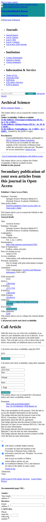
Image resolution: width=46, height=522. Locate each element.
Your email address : (5, 497)
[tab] (23, 117)
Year (3, 372)
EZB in (12, 85)
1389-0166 (10, 283)
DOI (3, 353)
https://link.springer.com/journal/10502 (21, 244)
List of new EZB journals (16, 44)
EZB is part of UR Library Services (15, 479)
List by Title (11, 40)
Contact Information (14, 58)
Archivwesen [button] (11, 309)
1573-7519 (10, 288)
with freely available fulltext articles (19, 446)
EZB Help (10, 80)
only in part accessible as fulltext (18, 458)
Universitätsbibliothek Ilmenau (14, 11)
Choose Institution (13, 62)
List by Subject (12, 37)
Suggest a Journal (13, 60)
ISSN (3, 367)
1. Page (4, 387)
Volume (4, 377)
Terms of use (30, 149)
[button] (17, 117)
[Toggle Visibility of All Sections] (22, 108)
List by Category (13, 42)
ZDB (8, 314)
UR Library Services (14, 82)
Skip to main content (9, 2)
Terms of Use (11, 75)
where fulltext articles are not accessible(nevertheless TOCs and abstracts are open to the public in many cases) (22, 463)
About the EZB (12, 78)
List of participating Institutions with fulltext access (22, 156)
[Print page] (6, 20)
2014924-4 (10, 297)
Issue (3, 382)
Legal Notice (36, 479)
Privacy (4, 481)
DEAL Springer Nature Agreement (20, 140)
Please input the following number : (5, 515)
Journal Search (12, 35)
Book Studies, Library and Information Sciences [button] (22, 303)
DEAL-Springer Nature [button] (10, 108)
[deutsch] (16, 20)
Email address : (5, 505)
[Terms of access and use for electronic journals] (17, 122)
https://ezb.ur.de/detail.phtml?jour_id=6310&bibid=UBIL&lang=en (21, 405)
